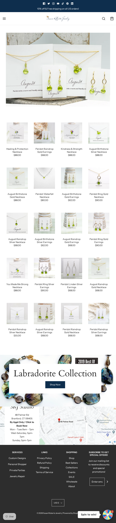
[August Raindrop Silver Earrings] (44, 313)
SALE (72, 476)
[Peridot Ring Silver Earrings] (44, 268)
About (71, 486)
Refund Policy (44, 462)
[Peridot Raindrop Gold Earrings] (44, 133)
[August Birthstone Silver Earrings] (44, 223)
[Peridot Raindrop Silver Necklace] (17, 313)
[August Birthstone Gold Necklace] (17, 178)
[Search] (103, 18)
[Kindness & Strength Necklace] (71, 133)
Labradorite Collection (55, 373)
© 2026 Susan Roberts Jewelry (49, 513)
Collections (72, 467)
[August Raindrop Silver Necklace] (17, 223)
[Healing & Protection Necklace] (17, 133)
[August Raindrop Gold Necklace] (98, 268)
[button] (58, 502)
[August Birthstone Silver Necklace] (98, 133)
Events (71, 472)
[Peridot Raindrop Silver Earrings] (98, 313)
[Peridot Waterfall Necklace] (44, 178)
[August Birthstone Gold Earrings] (71, 178)
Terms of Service (44, 472)
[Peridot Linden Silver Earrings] (71, 268)
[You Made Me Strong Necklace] (17, 268)
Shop (71, 458)
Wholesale (71, 481)
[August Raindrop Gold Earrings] (71, 223)
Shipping (44, 467)
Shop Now (55, 384)
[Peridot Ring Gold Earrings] (98, 223)
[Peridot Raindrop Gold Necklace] (71, 313)
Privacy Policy (44, 458)
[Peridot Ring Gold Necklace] (98, 178)
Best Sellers (72, 462)
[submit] (107, 482)
